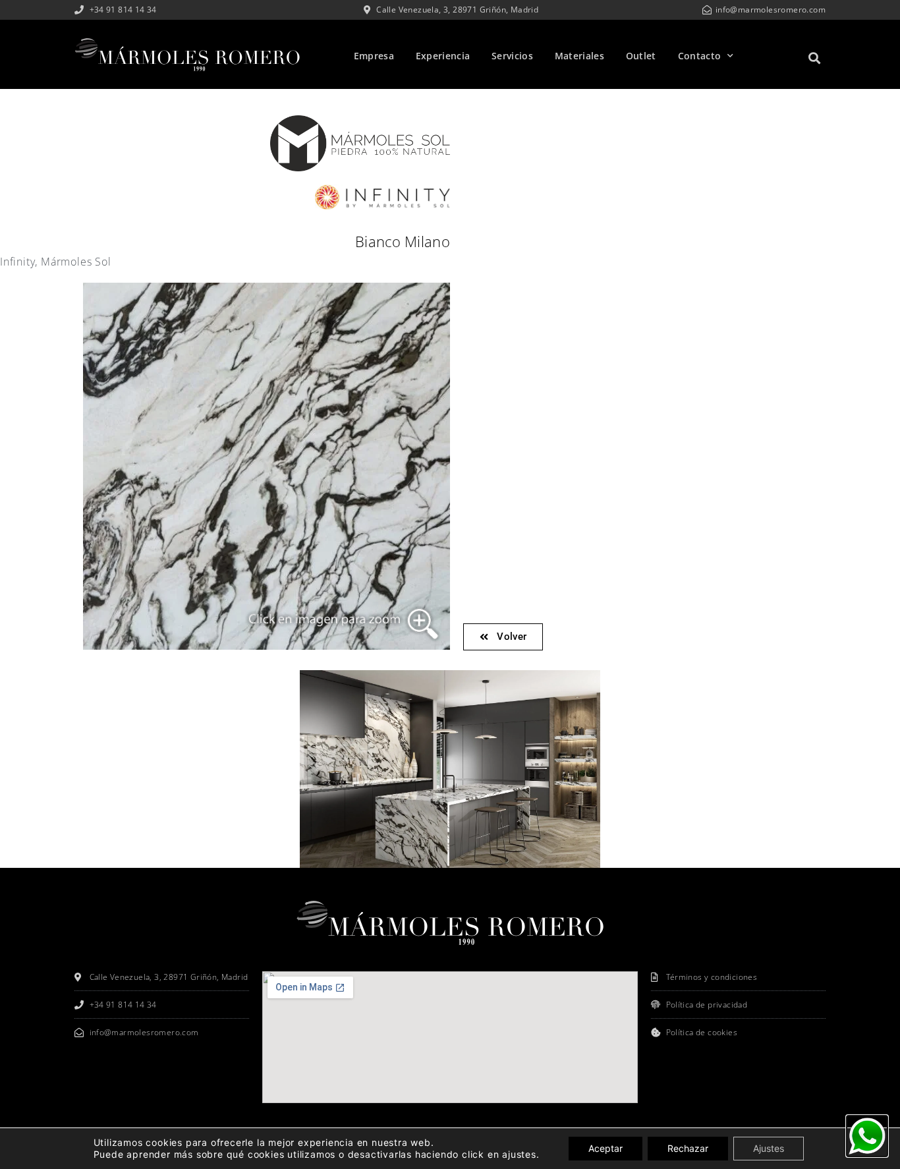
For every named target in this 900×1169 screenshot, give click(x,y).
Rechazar (687, 1148)
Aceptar (605, 1148)
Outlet (641, 55)
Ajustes (768, 1148)
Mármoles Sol (76, 261)
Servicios (512, 55)
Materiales (579, 55)
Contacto (699, 55)
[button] (815, 58)
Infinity (17, 261)
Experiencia (443, 55)
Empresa (374, 55)
